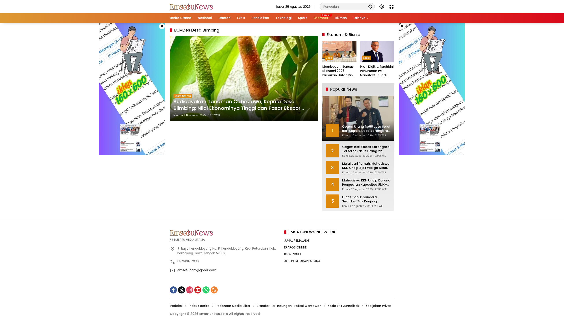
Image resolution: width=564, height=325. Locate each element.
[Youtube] (197, 289)
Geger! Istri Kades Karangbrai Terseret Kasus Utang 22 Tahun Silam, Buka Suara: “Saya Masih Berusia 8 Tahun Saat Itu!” (366, 149)
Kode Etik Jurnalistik (343, 306)
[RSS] (214, 289)
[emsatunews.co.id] (192, 6)
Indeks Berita (199, 306)
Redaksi (176, 306)
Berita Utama (182, 96)
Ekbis (329, 58)
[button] (370, 6)
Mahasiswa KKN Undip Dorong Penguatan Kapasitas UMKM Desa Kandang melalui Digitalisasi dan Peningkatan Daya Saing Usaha (366, 182)
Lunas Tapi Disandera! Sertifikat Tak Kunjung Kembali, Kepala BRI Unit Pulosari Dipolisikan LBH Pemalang (361, 199)
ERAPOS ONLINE (295, 247)
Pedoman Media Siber (233, 306)
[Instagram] (189, 289)
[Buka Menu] (391, 6)
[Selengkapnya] (225, 232)
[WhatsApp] (206, 289)
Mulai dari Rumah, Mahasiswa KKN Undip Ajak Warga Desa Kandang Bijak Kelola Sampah (366, 166)
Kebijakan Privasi (378, 306)
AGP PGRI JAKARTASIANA (302, 261)
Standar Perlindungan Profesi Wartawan (289, 306)
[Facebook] (173, 289)
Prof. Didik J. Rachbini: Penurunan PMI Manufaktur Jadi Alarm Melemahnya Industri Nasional (377, 71)
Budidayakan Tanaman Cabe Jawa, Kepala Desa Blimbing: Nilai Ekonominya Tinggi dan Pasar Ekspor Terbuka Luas (237, 105)
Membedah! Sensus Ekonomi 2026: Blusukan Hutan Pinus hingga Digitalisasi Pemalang (339, 71)
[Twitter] (181, 289)
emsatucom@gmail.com (196, 270)
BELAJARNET (293, 254)
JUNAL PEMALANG (297, 240)
